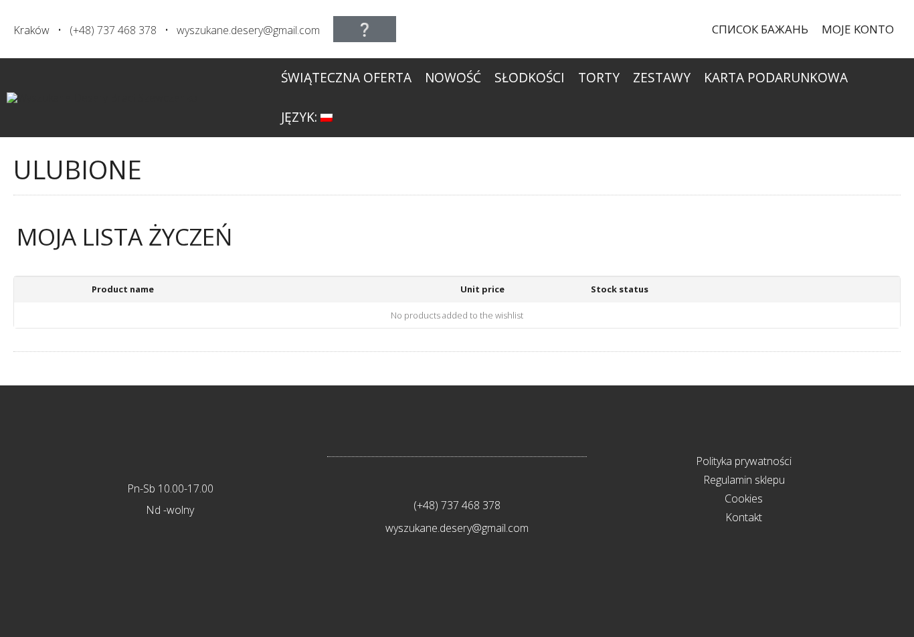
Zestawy (662, 77)
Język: (301, 117)
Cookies (744, 498)
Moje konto (858, 29)
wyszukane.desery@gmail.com (248, 30)
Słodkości (529, 77)
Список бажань (760, 29)
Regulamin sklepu (744, 479)
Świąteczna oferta (346, 77)
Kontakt (743, 517)
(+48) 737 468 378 (113, 30)
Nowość (453, 77)
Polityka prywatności (744, 461)
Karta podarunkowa (776, 77)
